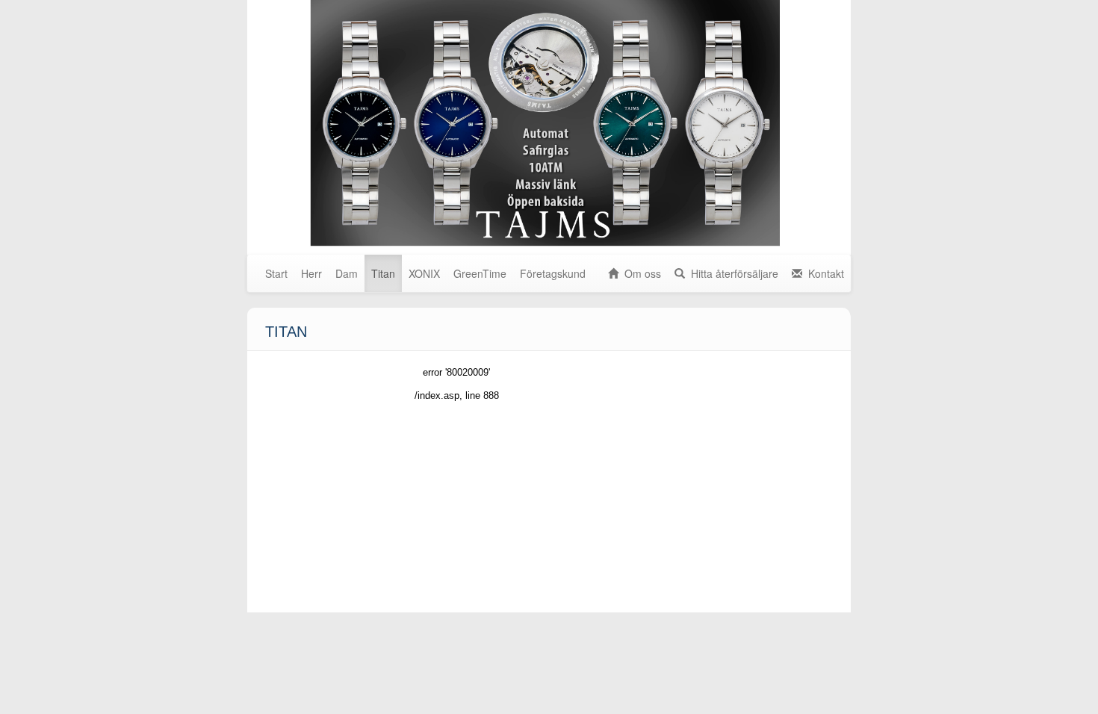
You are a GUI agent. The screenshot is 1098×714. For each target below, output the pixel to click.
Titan (383, 273)
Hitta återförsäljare (731, 273)
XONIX (424, 273)
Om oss (639, 273)
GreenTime (479, 273)
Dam (346, 273)
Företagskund (553, 273)
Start (276, 273)
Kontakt (823, 273)
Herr (311, 273)
